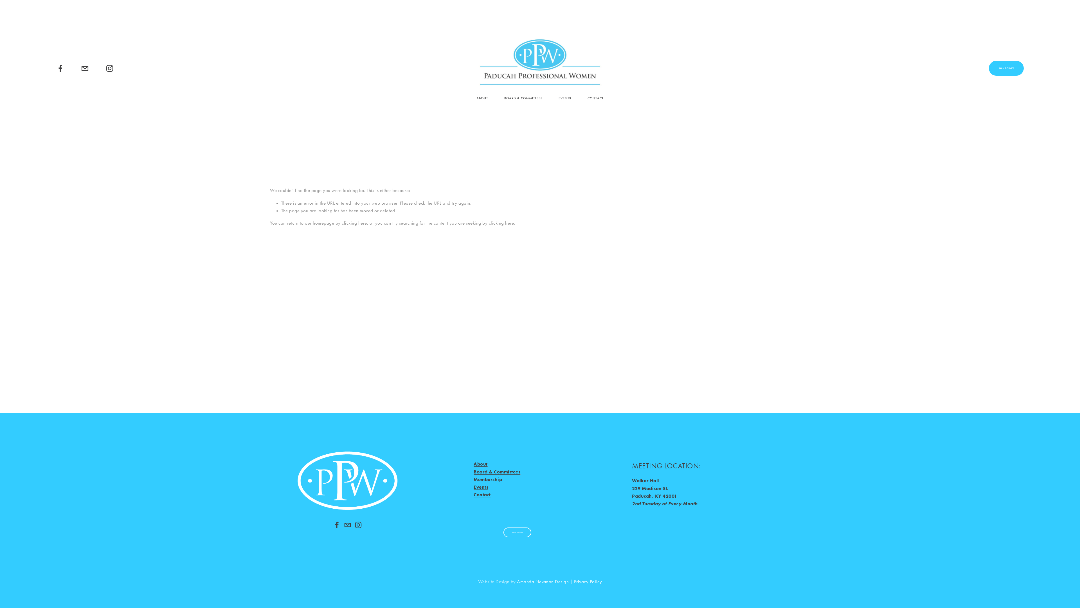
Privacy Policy (588, 581)
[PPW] (109, 68)
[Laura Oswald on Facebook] (337, 525)
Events (565, 98)
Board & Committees (523, 98)
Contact (596, 98)
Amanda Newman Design (543, 581)
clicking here (354, 223)
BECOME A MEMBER (517, 532)
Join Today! (1006, 68)
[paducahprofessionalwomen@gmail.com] (85, 68)
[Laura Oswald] (60, 68)
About (482, 98)
